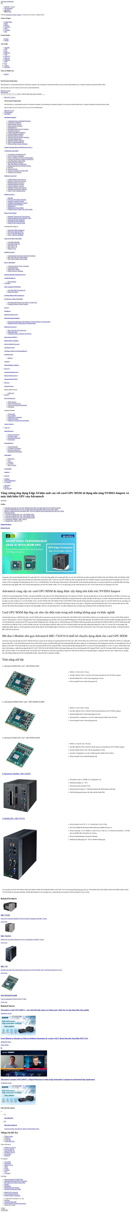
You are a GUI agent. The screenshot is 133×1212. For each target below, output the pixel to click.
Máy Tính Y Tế (12, 247)
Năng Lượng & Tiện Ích (10, 337)
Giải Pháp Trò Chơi (9, 347)
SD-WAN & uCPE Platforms (16, 221)
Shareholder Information (15, 451)
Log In (13, 7)
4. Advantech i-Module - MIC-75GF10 (15, 519)
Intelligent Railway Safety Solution (18, 304)
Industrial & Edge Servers (11, 314)
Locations (11, 463)
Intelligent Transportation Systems (17, 203)
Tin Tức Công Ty (9, 1149)
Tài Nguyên (11, 414)
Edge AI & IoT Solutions (15, 126)
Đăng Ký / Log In (9, 97)
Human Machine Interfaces (15, 162)
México (6, 25)
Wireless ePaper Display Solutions (18, 144)
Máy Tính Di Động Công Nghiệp (17, 259)
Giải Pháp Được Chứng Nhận (16, 161)
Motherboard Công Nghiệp (16, 208)
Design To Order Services (10, 375)
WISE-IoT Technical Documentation (18, 420)
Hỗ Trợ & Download (9, 398)
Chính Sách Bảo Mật (10, 1202)
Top (3, 1208)
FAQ (5, 1171)
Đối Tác (6, 382)
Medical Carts (12, 248)
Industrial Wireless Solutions (16, 140)
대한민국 (7, 56)
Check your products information (17, 405)
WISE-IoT (11, 393)
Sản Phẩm (7, 114)
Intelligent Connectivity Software (17, 189)
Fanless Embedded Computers (16, 132)
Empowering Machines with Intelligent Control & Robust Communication (29, 321)
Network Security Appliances (16, 220)
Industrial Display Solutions (11, 365)
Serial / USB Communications (16, 191)
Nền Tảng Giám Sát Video (15, 232)
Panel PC (10, 167)
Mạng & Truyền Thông (10, 213)
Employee (7, 472)
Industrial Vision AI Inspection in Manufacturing (22, 323)
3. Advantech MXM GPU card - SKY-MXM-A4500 (19, 517)
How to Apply (12, 465)
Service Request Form (14, 403)
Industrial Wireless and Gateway (17, 187)
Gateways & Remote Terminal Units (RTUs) (20, 159)
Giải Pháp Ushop (13, 268)
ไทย (5, 63)
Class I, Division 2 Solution (16, 156)
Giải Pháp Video (8, 354)
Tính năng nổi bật (9, 513)
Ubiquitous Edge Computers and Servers (19, 333)
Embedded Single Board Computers (18, 129)
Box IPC (10, 198)
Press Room (11, 439)
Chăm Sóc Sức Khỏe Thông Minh (12, 238)
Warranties (11, 407)
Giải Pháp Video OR (14, 244)
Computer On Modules (14, 122)
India (5, 51)
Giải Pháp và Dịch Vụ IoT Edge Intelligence (15, 351)
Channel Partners (9, 386)
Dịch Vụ (6, 368)
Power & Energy (13, 169)
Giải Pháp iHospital (13, 242)
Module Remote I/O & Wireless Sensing (19, 166)
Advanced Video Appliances (16, 230)
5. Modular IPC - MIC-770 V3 (13, 521)
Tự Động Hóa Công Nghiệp (11, 151)
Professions (11, 458)
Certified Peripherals (9, 278)
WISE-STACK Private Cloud (16, 223)
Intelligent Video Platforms (15, 204)
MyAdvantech (8, 8)
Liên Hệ (6, 476)
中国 (5, 49)
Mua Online (9, 1136)
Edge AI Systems (13, 292)
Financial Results (13, 447)
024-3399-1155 (10, 1141)
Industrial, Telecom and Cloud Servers (19, 216)
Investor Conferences (14, 450)
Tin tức (6, 1168)
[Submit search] (42, 94)
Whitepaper (7, 1163)
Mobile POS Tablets (14, 269)
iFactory (6, 307)
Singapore (7, 60)
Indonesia (7, 53)
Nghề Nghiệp (7, 455)
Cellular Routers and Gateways (17, 179)
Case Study (7, 1162)
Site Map (7, 1200)
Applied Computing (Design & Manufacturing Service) (18, 147)
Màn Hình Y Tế (12, 245)
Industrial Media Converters (16, 186)
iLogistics (6, 361)
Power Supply (12, 281)
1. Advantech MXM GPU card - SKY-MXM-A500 (19, 514)
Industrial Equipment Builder (11, 318)
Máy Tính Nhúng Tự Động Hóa (17, 164)
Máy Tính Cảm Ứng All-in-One (17, 330)
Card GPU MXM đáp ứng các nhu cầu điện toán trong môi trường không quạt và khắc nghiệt (31, 509)
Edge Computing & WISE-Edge (12, 286)
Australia (7, 47)
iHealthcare (7, 311)
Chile (5, 28)
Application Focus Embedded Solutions (19, 121)
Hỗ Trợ (6, 395)
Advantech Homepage (7, 1)
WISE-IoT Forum (13, 419)
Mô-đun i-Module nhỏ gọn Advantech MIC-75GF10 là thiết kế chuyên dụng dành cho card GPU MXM (34, 511)
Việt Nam (8, 11)
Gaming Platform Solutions (16, 134)
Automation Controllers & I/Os (17, 154)
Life (9, 460)
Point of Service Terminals (15, 271)
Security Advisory (9, 424)
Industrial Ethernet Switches (16, 184)
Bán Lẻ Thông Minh (9, 262)
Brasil (6, 23)
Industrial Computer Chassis (16, 201)
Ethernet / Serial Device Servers (17, 181)
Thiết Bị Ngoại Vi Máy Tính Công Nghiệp (20, 209)
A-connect (7, 1173)
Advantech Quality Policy (10, 379)
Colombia (7, 30)
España (6, 40)
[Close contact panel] (1, 1111)
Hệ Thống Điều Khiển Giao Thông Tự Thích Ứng (22, 302)
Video (6, 1166)
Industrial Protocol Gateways (16, 182)
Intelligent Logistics (9, 252)
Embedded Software (14, 131)
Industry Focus (8, 1165)
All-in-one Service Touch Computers (18, 266)
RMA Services (12, 402)
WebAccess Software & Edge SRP (18, 170)
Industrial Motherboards (15, 139)
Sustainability (7, 468)
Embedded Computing (10, 117)
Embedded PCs (12, 127)
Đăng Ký (7, 7)
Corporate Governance (14, 448)
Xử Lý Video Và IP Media (15, 235)
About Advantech (8, 431)
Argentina (7, 27)
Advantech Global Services (11, 372)
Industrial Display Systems (15, 135)
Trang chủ (7, 485)
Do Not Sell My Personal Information (15, 1203)
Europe (6, 39)
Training (10, 462)
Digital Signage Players (14, 124)
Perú (5, 31)
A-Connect (7, 482)
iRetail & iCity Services (10, 327)
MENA (6, 74)
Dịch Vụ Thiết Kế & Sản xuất (11, 344)
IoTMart (6, 479)
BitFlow (10, 358)
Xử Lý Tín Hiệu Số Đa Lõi (16, 233)
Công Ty (6, 427)
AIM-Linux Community (15, 417)
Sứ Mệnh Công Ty (9, 1152)
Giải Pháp (7, 283)
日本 (5, 54)
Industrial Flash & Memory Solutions (18, 137)
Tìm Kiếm (7, 10)
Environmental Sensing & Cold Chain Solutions (21, 256)
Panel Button (4, 92)
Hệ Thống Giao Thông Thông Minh (13, 299)
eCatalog (6, 1170)
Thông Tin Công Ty (13, 434)
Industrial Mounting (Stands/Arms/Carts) (14, 274)
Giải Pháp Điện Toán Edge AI (16, 290)
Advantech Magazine (14, 438)
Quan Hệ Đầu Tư (8, 443)
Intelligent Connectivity (10, 176)
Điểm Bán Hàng (12, 332)
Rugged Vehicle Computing (11, 340)
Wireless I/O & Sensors (14, 172)
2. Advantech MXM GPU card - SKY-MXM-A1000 (19, 516)
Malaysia (7, 58)
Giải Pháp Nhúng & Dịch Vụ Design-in (14, 295)
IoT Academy (12, 415)
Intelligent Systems (9, 194)
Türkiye (6, 65)
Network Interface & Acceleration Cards (19, 218)
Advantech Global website (13, 15)
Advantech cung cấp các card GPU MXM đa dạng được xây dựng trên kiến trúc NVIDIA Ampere (32, 508)
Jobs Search (7, 1154)
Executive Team (12, 436)
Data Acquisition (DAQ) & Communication (20, 157)
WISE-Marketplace (9, 480)
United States (8, 22)
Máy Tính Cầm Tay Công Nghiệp (17, 257)
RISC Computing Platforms (16, 142)
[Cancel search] (44, 94)
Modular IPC (11, 206)
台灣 (5, 61)
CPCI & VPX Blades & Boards (17, 199)
